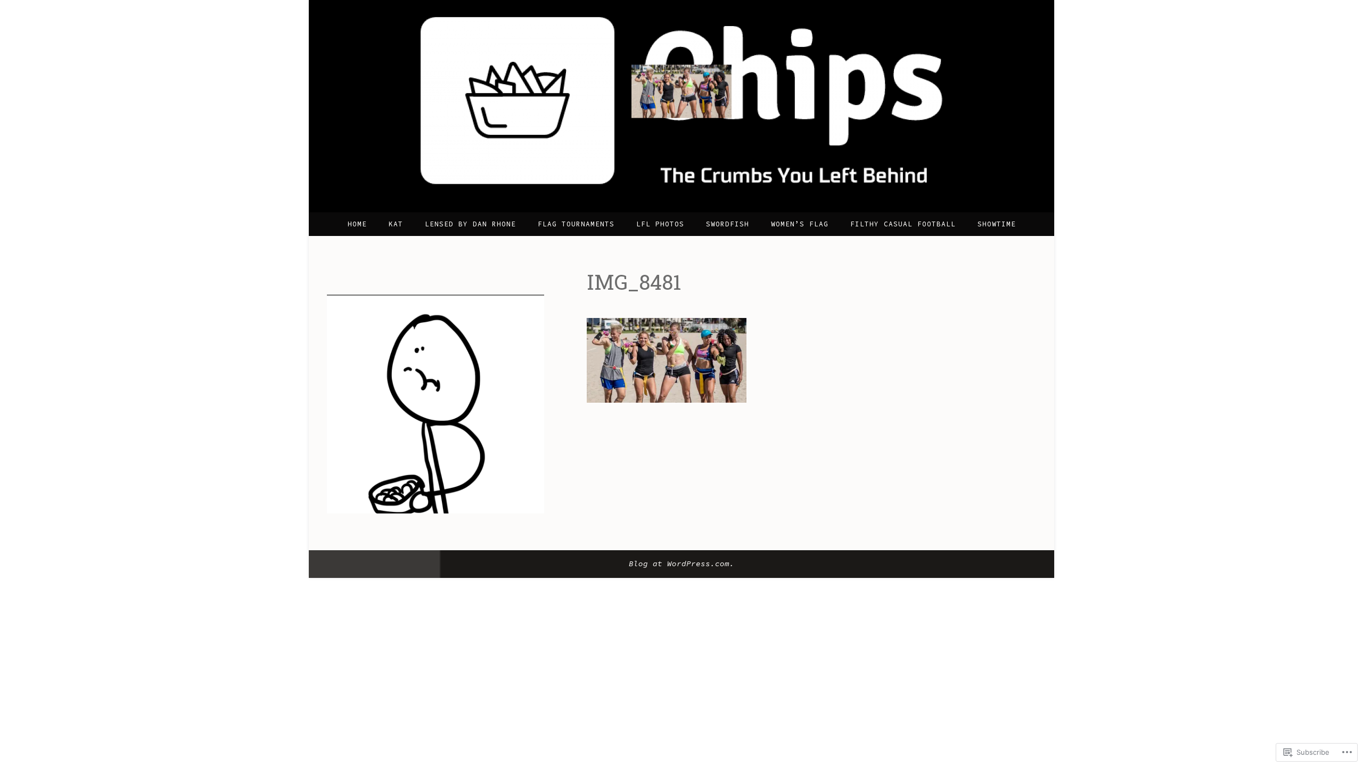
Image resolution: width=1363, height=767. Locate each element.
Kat (396, 223)
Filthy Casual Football (903, 223)
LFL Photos (660, 223)
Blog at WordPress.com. (681, 563)
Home (357, 223)
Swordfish (727, 223)
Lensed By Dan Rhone (470, 223)
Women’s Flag (799, 223)
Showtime (997, 223)
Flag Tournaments (576, 223)
